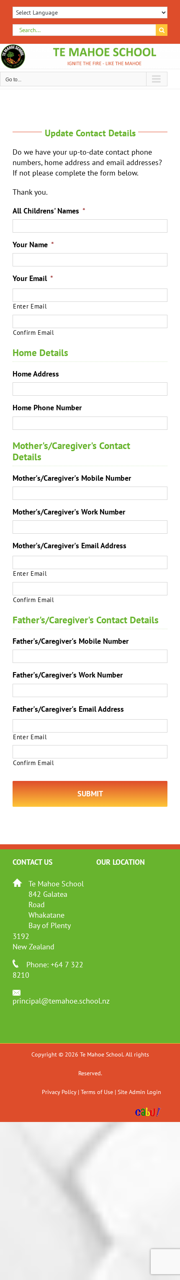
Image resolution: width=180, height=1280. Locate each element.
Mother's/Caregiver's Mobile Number (72, 478)
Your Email (33, 278)
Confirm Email (33, 332)
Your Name (33, 244)
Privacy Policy (59, 1092)
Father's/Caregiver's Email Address (68, 709)
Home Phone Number (47, 407)
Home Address (36, 374)
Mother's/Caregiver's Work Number (69, 512)
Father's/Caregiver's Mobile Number (71, 641)
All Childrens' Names (49, 211)
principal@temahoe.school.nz (61, 1001)
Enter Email (29, 306)
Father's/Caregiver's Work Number (68, 675)
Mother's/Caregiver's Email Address (69, 545)
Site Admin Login (139, 1092)
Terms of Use (97, 1092)
